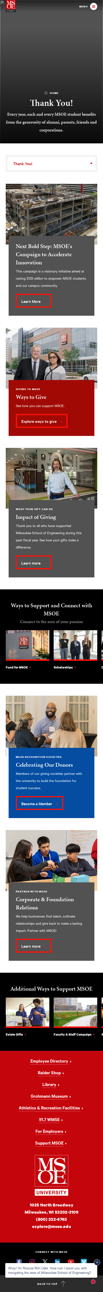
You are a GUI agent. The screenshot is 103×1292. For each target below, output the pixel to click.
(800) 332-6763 (51, 1219)
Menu (83, 6)
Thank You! (22, 163)
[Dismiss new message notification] (97, 1262)
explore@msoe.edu (51, 1226)
